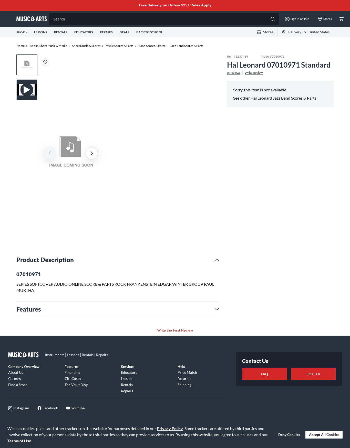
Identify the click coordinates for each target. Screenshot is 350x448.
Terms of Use (19, 440)
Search (59, 18)
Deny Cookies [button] (289, 434)
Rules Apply (200, 5)
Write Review (254, 72)
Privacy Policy (170, 428)
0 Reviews (233, 72)
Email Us (313, 374)
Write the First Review (175, 330)
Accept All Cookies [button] (324, 434)
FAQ (264, 374)
